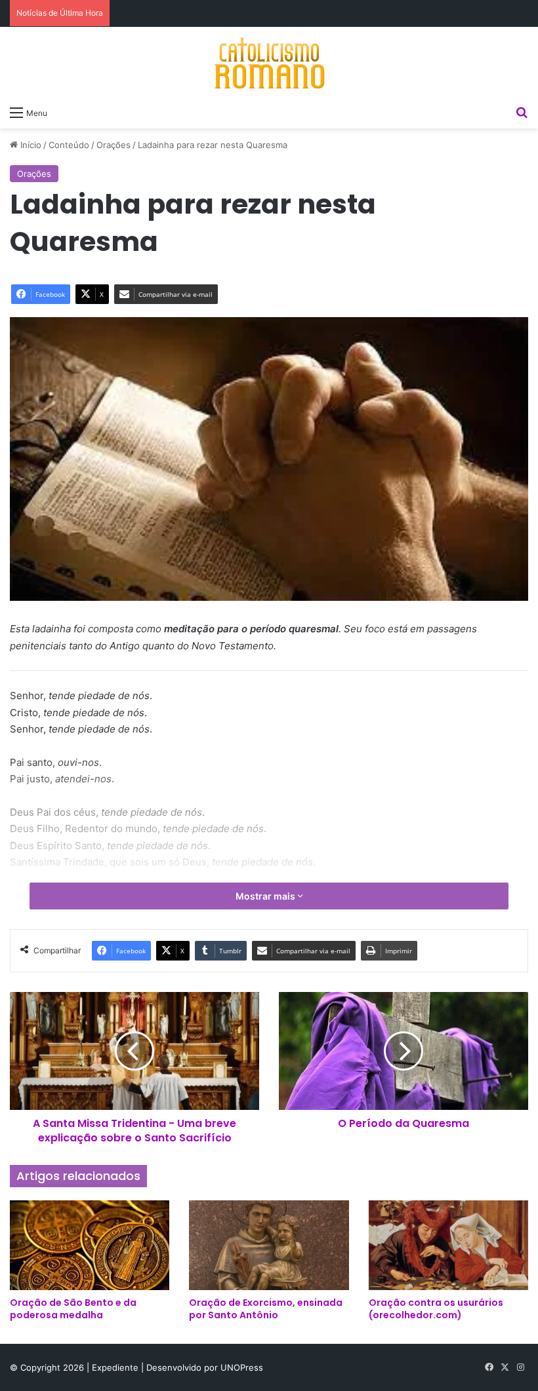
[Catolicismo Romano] (269, 63)
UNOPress (241, 1367)
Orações (113, 145)
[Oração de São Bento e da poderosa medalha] (89, 1245)
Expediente (116, 1367)
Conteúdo (69, 145)
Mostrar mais (266, 896)
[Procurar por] (521, 112)
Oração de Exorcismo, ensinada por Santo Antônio (265, 1309)
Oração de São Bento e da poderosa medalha (73, 1309)
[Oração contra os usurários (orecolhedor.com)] (448, 1245)
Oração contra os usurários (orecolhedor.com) (436, 1309)
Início (29, 145)
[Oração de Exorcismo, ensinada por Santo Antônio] (268, 1245)
